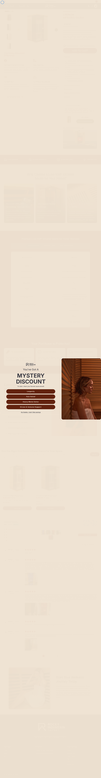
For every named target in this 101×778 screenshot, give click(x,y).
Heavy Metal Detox (31, 402)
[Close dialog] (2, 2)
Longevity (31, 391)
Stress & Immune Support (31, 407)
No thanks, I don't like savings (31, 412)
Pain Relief (30, 396)
